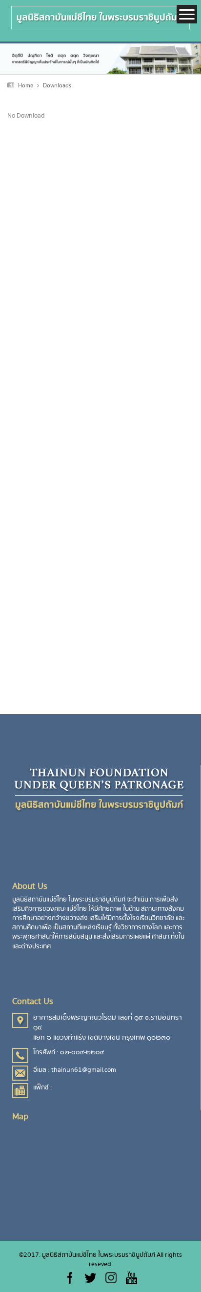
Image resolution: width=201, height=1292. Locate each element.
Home (25, 85)
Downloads (57, 85)
